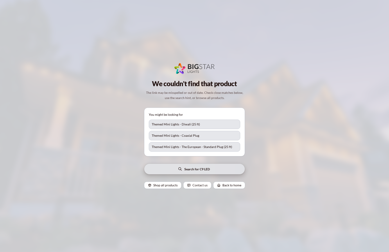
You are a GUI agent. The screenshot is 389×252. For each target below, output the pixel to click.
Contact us (200, 185)
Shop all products (165, 185)
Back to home (231, 185)
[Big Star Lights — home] (194, 68)
